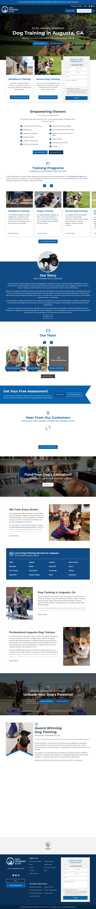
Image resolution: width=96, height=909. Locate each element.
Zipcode (67, 76)
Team (31, 864)
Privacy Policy (46, 907)
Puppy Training (48, 887)
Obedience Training (35, 887)
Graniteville (33, 570)
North (51, 575)
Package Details (76, 6)
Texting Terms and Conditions (72, 88)
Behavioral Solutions (35, 861)
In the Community (49, 867)
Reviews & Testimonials (48, 447)
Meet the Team (47, 376)
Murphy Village (34, 575)
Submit (76, 98)
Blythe (31, 566)
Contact (31, 870)
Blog (85, 6)
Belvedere (12, 566)
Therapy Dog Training (35, 893)
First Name (68, 68)
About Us (48, 316)
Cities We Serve (34, 873)
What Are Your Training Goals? (71, 80)
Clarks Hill (52, 566)
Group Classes (48, 893)
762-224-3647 (70, 10)
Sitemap (59, 907)
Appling (32, 562)
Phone (67, 72)
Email (79, 72)
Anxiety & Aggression (50, 890)
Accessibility (53, 907)
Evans (71, 566)
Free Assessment (84, 10)
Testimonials (48, 864)
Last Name (80, 68)
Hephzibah (13, 575)
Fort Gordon (13, 570)
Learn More (13, 233)
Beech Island (73, 562)
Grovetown (53, 570)
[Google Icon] (94, 6)
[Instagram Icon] (91, 6)
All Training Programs (19, 97)
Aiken (11, 562)
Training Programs (38, 884)
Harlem (71, 570)
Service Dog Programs (48, 97)
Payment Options (34, 896)
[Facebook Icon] (89, 6)
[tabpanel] (19, 214)
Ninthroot (74, 907)
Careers (31, 867)
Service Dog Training (35, 890)
